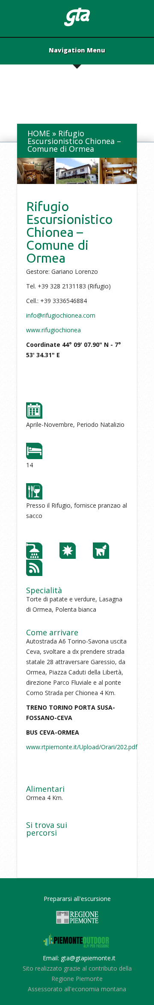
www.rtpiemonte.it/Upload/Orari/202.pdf (81, 747)
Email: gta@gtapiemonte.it (79, 958)
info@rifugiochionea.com (60, 315)
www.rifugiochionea (53, 330)
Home (38, 133)
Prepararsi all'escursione (77, 899)
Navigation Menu (77, 50)
